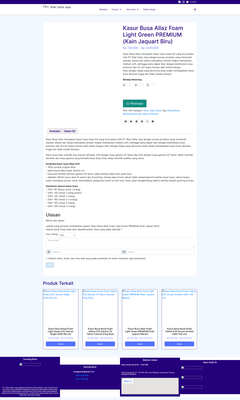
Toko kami (131, 9)
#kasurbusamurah (132, 113)
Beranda (103, 9)
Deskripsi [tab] (55, 131)
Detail (60, 344)
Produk (115, 9)
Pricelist (193, 2)
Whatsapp (136, 103)
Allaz (146, 110)
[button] (120, 9)
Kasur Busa (155, 110)
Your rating (52, 234)
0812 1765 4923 (82, 379)
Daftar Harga (149, 9)
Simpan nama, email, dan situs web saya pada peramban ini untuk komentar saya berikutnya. (97, 258)
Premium (153, 113)
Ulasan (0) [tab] (69, 131)
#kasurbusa (173, 110)
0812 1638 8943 (82, 375)
